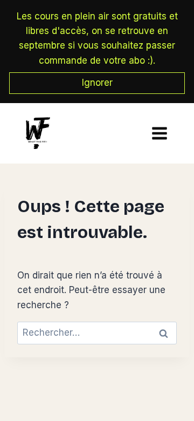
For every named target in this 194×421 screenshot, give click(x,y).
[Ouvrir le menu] (157, 133)
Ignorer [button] (97, 82)
